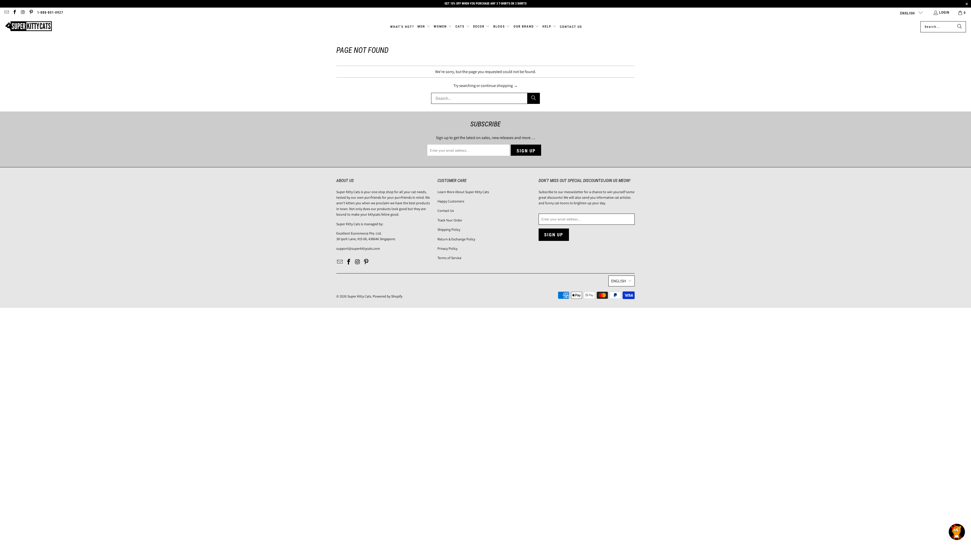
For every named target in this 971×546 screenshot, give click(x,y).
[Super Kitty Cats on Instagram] (22, 13)
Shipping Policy (448, 229)
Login (944, 12)
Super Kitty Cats (359, 296)
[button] (423, 26)
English (908, 13)
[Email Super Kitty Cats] (6, 13)
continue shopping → (499, 85)
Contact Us (445, 210)
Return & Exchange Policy (456, 239)
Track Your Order (449, 220)
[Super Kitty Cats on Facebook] (14, 13)
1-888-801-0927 (50, 12)
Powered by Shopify (387, 296)
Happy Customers (450, 201)
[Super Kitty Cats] (28, 26)
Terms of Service (449, 258)
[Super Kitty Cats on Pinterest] (31, 13)
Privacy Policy (447, 248)
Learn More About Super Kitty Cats (463, 192)
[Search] (959, 26)
